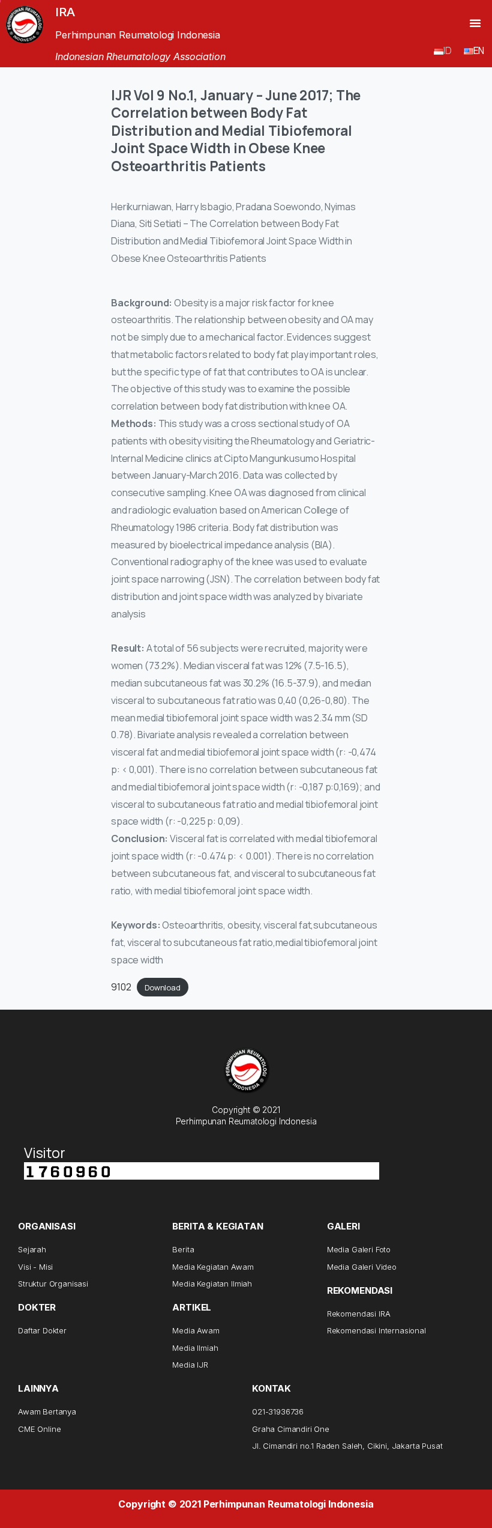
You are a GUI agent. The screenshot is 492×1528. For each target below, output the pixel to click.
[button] (475, 23)
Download (163, 987)
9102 (121, 986)
